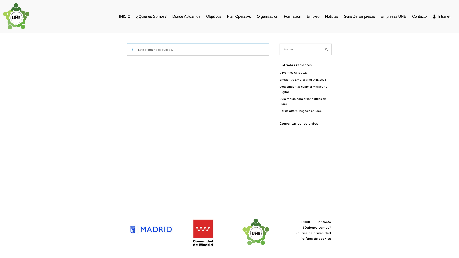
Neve (130, 253)
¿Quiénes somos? (151, 16)
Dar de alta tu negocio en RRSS (301, 111)
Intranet (444, 16)
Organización (267, 16)
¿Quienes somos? (317, 228)
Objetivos (213, 16)
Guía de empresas (359, 16)
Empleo (313, 16)
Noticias (331, 16)
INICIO (124, 16)
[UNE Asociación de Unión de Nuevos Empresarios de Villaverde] (16, 16)
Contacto (419, 16)
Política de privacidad (313, 233)
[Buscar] (327, 49)
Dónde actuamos (186, 16)
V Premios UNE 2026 (294, 72)
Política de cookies (316, 239)
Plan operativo (239, 16)
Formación (292, 16)
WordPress (171, 253)
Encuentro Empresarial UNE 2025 (303, 79)
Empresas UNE (393, 16)
